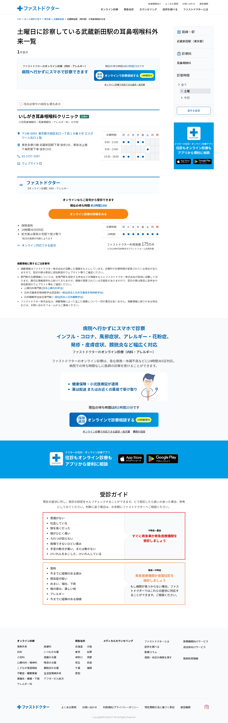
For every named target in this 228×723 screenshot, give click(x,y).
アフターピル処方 (54, 678)
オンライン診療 (109, 9)
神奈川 (79, 657)
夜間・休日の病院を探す (158, 657)
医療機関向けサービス (195, 641)
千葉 (77, 668)
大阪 (89, 646)
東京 (77, 652)
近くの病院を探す (32, 18)
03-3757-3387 (31, 156)
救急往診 (129, 9)
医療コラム (150, 652)
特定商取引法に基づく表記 (160, 707)
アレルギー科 (24, 684)
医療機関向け (154, 3)
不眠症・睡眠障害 (27, 673)
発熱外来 (22, 646)
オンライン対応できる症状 (39, 245)
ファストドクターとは (195, 9)
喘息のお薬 (50, 662)
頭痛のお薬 (50, 657)
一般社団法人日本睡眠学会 (67, 297)
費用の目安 (139, 431)
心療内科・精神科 (27, 662)
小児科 (21, 657)
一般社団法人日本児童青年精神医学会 (81, 292)
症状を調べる (170, 9)
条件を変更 (194, 110)
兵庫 (89, 652)
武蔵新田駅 (58, 18)
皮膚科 (47, 646)
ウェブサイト (30, 163)
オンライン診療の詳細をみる (88, 214)
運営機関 (204, 3)
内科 (19, 652)
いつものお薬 (51, 652)
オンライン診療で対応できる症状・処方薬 (124, 84)
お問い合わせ (188, 3)
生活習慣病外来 (52, 673)
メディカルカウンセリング (118, 641)
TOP (19, 18)
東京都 (47, 18)
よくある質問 (171, 3)
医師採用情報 (190, 658)
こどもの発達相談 (27, 668)
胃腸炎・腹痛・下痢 (28, 678)
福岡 (89, 668)
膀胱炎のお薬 (51, 668)
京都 (89, 657)
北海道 (79, 646)
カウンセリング (148, 9)
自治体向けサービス (194, 647)
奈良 (89, 662)
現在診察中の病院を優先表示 (42, 104)
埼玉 (77, 662)
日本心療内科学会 (53, 288)
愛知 (77, 673)
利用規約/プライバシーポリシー (121, 707)
